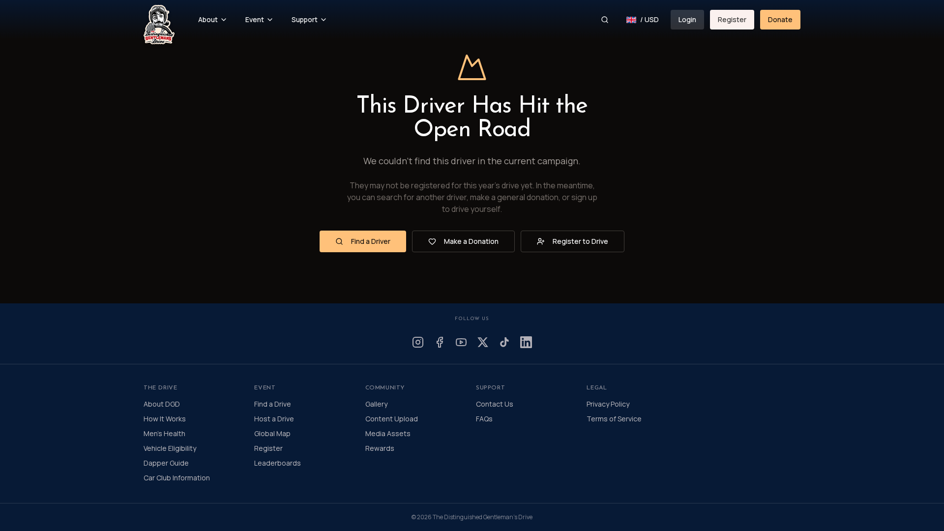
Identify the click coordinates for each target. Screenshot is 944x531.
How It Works (165, 418)
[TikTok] (504, 342)
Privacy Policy (608, 404)
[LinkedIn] (526, 342)
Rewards (379, 448)
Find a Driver (370, 241)
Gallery (376, 404)
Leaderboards (277, 463)
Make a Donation (471, 241)
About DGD (162, 404)
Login (687, 19)
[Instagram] (418, 342)
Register (732, 19)
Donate (780, 19)
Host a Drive (274, 418)
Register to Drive (580, 241)
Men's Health (164, 433)
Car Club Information (177, 477)
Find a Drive (272, 404)
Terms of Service (614, 418)
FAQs (484, 418)
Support (305, 19)
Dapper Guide (166, 463)
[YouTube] (461, 342)
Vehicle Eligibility (170, 448)
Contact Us (494, 404)
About (208, 19)
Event (254, 19)
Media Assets (388, 433)
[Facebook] (439, 342)
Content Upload (391, 418)
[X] (483, 342)
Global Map (272, 433)
